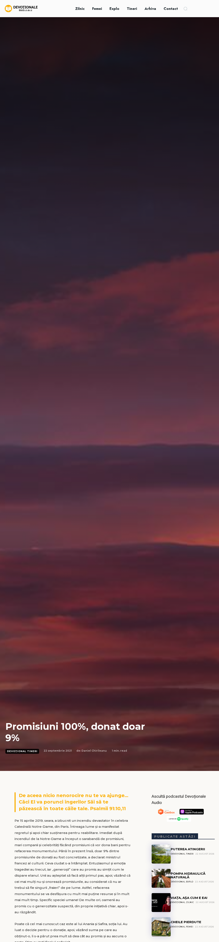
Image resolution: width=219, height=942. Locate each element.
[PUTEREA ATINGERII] (161, 853)
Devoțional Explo (182, 881)
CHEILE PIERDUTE (186, 922)
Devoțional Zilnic (182, 902)
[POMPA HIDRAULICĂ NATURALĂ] (161, 878)
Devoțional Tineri (22, 751)
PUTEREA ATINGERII (188, 849)
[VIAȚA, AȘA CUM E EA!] (161, 902)
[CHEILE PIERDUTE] (161, 926)
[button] (185, 8)
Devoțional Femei (182, 926)
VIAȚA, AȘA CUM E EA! (189, 898)
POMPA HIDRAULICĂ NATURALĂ (188, 875)
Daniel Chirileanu (94, 750)
